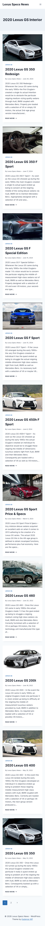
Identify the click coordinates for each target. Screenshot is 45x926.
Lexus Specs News (14, 79)
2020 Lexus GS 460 (20, 596)
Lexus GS (8, 65)
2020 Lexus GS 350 (20, 853)
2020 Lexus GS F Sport (22, 338)
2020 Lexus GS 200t (20, 680)
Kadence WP (27, 919)
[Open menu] (40, 4)
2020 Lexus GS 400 (20, 765)
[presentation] (22, 47)
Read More (11, 118)
